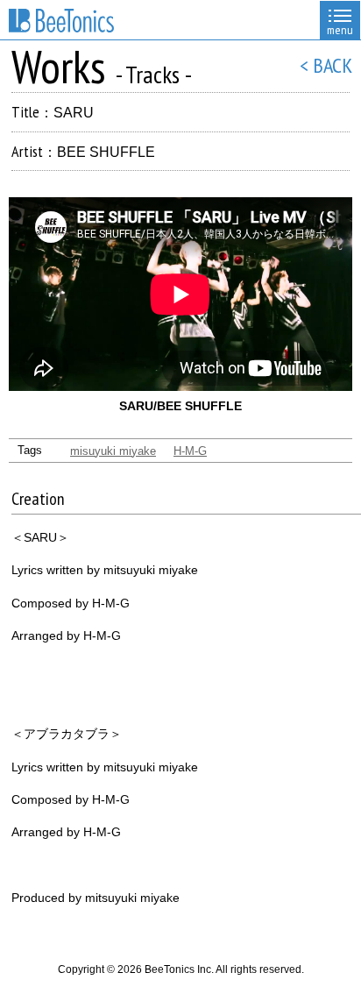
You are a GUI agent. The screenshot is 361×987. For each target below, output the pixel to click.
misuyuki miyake (113, 451)
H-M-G (190, 451)
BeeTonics (61, 20)
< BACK (326, 65)
